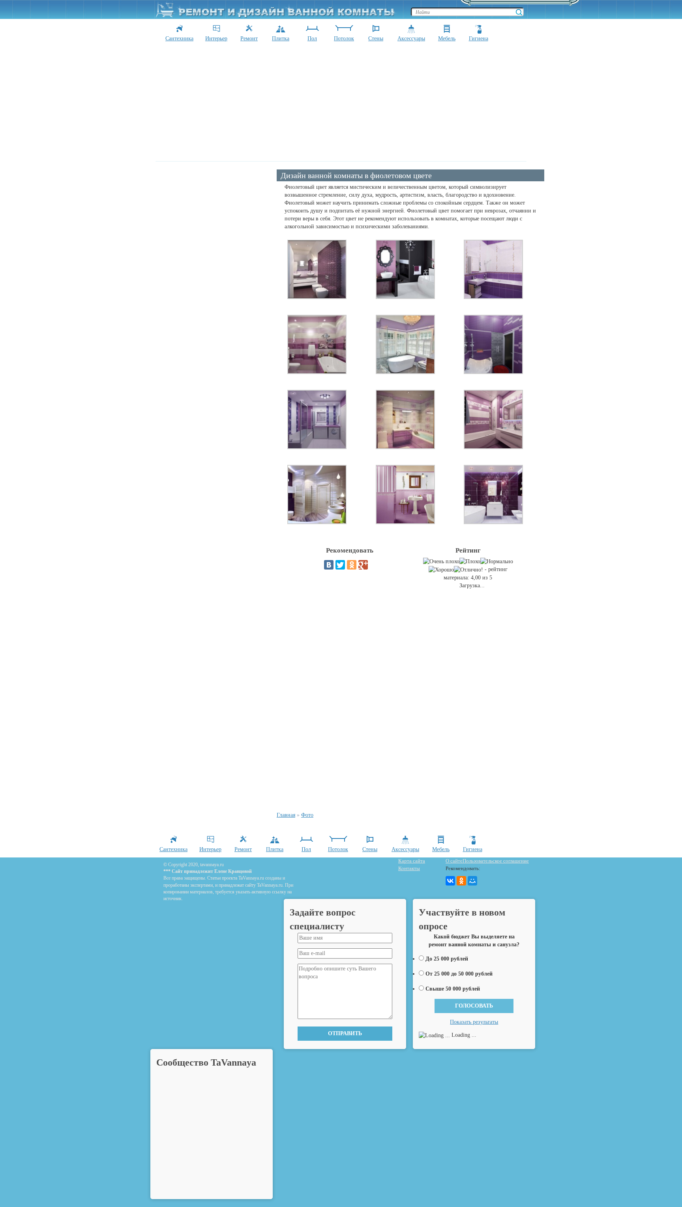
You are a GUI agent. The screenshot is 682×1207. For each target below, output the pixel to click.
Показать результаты (474, 1022)
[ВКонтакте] (329, 565)
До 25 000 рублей (446, 959)
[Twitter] (340, 565)
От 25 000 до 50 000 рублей (459, 974)
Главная (286, 815)
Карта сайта (411, 861)
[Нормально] (496, 562)
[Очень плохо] (441, 562)
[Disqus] (410, 702)
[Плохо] (469, 562)
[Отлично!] (468, 570)
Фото (307, 815)
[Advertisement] (341, 102)
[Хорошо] (441, 570)
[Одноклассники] (351, 565)
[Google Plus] (363, 565)
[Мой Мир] (472, 881)
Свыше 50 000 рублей (452, 989)
